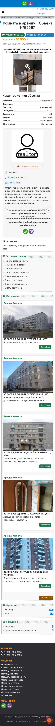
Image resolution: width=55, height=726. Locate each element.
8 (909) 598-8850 (12, 655)
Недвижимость (9, 664)
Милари (41, 13)
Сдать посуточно (10, 683)
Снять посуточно (10, 689)
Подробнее (45, 347)
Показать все (46, 598)
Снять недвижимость (12, 686)
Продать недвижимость (13, 676)
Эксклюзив (6, 695)
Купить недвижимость (12, 667)
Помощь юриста (9, 673)
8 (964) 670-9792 (16, 177)
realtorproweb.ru (42, 721)
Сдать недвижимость (12, 680)
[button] (27, 65)
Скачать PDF (13, 182)
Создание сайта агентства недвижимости (32, 717)
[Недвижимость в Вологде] (2, 17)
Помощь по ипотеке (11, 670)
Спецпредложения (10, 692)
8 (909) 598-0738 (45, 9)
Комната (10, 17)
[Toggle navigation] (2, 11)
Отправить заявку (28, 166)
